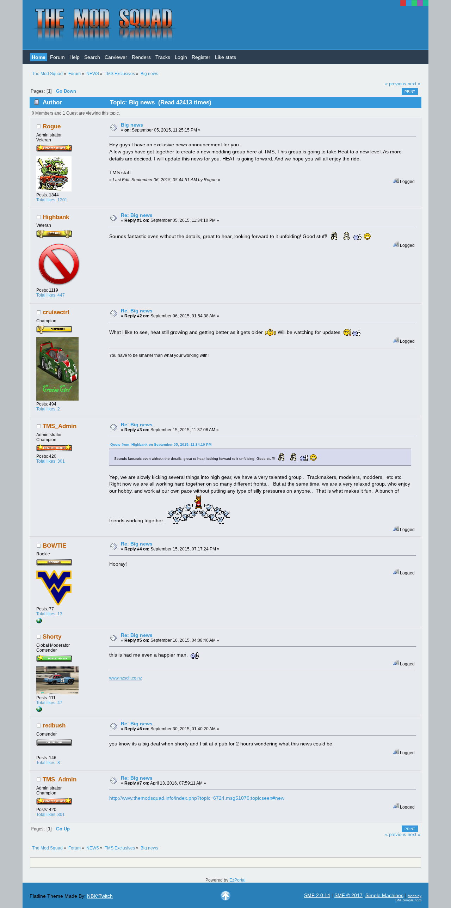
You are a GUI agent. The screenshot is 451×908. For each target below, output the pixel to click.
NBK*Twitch (100, 896)
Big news (132, 125)
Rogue (52, 126)
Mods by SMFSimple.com (408, 898)
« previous (395, 83)
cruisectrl (56, 312)
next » (414, 83)
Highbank (56, 217)
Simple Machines (384, 895)
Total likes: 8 (48, 762)
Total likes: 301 (50, 461)
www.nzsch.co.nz (125, 678)
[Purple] (420, 3)
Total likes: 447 (50, 295)
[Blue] (409, 3)
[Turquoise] (425, 3)
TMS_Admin (59, 426)
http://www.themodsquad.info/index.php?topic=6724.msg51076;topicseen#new (196, 798)
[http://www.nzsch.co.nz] (39, 710)
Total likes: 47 (49, 702)
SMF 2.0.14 (317, 895)
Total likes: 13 (49, 613)
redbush (54, 725)
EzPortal (237, 880)
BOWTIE (54, 545)
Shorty (52, 636)
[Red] (403, 3)
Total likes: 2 (48, 409)
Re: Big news (137, 215)
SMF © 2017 (348, 895)
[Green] (414, 3)
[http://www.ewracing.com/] (39, 622)
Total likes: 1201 (51, 199)
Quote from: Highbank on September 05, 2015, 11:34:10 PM (160, 444)
